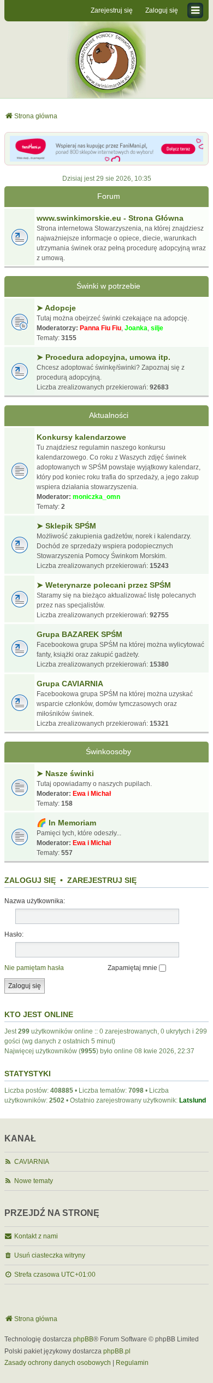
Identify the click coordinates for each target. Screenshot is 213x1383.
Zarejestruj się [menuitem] (112, 10)
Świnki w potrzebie (108, 286)
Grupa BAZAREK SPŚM (79, 634)
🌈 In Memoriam (66, 822)
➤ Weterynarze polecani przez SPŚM (104, 585)
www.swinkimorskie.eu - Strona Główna (110, 218)
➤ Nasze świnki (65, 773)
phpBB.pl (117, 1351)
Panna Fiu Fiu (100, 328)
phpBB (83, 1339)
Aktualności (108, 415)
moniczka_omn (96, 497)
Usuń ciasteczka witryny (49, 1255)
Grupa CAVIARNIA (70, 683)
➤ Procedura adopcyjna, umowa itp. (103, 357)
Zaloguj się (30, 880)
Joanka (136, 328)
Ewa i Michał (92, 793)
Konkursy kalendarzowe (81, 437)
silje (157, 328)
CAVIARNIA (31, 1162)
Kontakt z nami (36, 1236)
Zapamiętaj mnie (133, 968)
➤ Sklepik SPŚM (66, 525)
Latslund (192, 1100)
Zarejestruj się (102, 880)
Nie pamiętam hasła (34, 968)
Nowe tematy (33, 1181)
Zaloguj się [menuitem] (161, 10)
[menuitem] (57, 1363)
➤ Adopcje (56, 307)
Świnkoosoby (108, 751)
